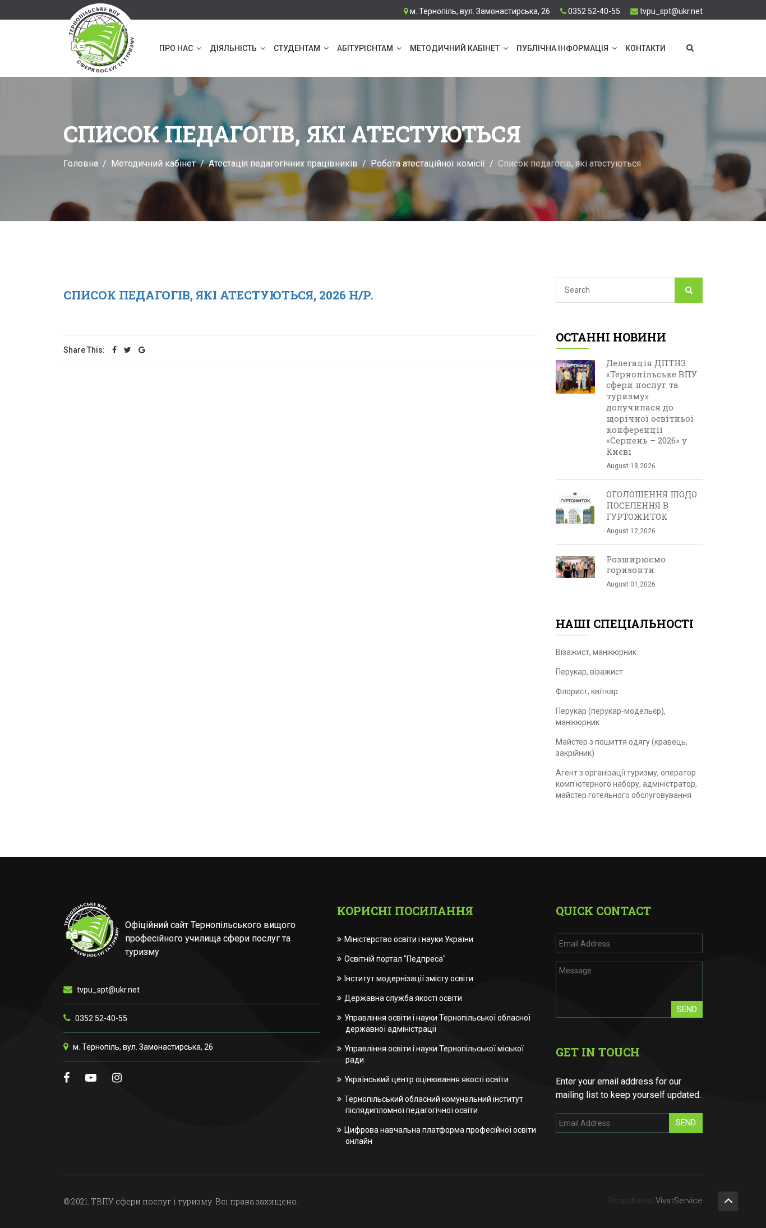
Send (687, 1009)
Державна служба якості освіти (403, 998)
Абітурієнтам (365, 48)
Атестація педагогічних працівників (283, 163)
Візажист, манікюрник (596, 652)
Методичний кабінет (455, 48)
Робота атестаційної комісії (428, 163)
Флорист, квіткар (587, 691)
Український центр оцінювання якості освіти (427, 1079)
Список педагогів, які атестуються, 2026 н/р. (218, 295)
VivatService (679, 1200)
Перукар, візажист (589, 671)
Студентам (297, 48)
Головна (80, 163)
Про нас (176, 48)
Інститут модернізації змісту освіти (409, 978)
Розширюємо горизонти (636, 564)
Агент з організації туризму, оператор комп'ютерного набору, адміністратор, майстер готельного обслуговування (626, 784)
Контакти (645, 48)
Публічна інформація (562, 48)
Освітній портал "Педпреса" (395, 958)
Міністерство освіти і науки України (409, 939)
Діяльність (233, 48)
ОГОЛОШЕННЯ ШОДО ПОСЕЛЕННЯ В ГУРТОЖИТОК (651, 505)
